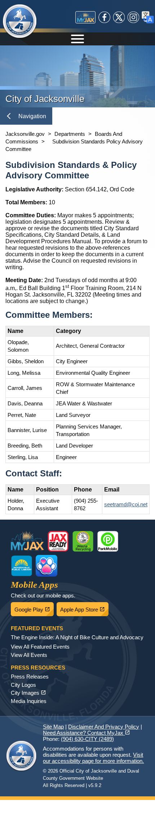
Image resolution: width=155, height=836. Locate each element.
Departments (69, 134)
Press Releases (30, 676)
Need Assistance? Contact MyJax (86, 733)
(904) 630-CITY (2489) (87, 739)
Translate (148, 17)
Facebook (104, 17)
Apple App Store (84, 607)
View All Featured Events (40, 647)
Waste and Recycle (83, 541)
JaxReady (58, 541)
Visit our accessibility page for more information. (93, 758)
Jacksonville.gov (25, 134)
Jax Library (21, 566)
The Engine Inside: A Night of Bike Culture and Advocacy (77, 637)
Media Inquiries (28, 701)
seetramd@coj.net (125, 504)
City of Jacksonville (20, 22)
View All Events (29, 655)
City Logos (23, 685)
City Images (28, 693)
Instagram (133, 17)
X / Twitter (119, 17)
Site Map (53, 727)
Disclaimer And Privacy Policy (103, 727)
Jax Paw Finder (46, 566)
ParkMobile (108, 541)
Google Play (34, 607)
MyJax (85, 17)
